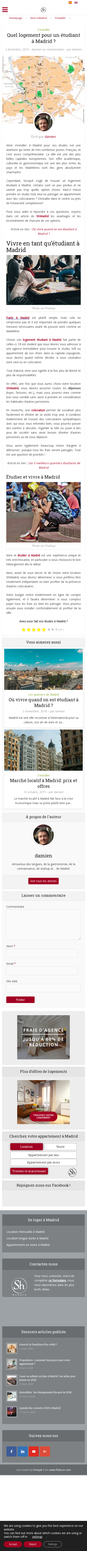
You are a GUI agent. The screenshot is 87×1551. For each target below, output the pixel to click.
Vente (60, 1147)
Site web (11, 981)
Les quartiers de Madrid (43, 694)
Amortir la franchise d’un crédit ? (38, 1344)
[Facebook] (11, 1451)
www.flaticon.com (60, 1470)
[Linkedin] (23, 1451)
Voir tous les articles (43, 881)
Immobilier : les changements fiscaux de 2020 (45, 1392)
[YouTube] (34, 1451)
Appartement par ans (43, 1155)
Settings (52, 1544)
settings (37, 1537)
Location (26, 1147)
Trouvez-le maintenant (29, 1171)
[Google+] (45, 1451)
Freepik (37, 1470)
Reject (32, 1544)
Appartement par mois (43, 1162)
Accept (13, 1544)
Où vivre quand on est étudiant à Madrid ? (44, 702)
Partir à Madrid (17, 318)
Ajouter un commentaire (48, 49)
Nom (10, 946)
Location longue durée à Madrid (27, 1238)
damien (77, 49)
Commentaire (15, 907)
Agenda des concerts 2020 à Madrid (39, 1408)
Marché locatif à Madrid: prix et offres (43, 783)
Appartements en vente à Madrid (28, 1245)
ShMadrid (12, 388)
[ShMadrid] (43, 9)
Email (11, 964)
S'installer (43, 30)
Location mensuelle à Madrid (25, 1232)
